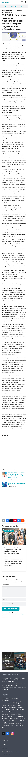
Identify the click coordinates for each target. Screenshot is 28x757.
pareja (10, 719)
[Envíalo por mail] (3, 520)
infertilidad (22, 712)
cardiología (13, 701)
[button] (22, 2)
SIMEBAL (18, 723)
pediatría (16, 719)
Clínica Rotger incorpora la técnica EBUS (17, 483)
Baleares (5, 700)
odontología (18, 716)
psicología (4, 721)
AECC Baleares (16, 698)
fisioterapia (15, 710)
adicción (8, 698)
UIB (12, 725)
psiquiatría (11, 721)
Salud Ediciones (10, 752)
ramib (17, 721)
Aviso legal (4, 748)
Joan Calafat (12, 714)
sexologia (11, 723)
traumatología (5, 725)
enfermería (12, 707)
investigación (5, 714)
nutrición (10, 716)
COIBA (3, 703)
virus (3, 727)
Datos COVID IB (11, 705)
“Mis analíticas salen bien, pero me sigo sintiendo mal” (14, 688)
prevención (22, 718)
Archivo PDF (5, 740)
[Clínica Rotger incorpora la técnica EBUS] (4, 484)
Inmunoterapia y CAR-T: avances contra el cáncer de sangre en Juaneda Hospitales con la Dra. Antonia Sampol (16, 475)
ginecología (4, 712)
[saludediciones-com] (5, 2)
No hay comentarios (7, 12)
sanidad (5, 722)
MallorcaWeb (7, 754)
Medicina (4, 716)
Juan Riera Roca (7, 10)
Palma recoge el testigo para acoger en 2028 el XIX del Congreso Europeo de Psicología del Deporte (13, 550)
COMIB (9, 703)
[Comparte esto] (7, 520)
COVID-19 (15, 703)
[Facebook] (7, 733)
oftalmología (4, 719)
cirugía (20, 701)
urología (16, 725)
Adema (3, 698)
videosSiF (22, 725)
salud (22, 720)
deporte (19, 705)
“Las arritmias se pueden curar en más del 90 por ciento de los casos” (13, 684)
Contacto (4, 744)
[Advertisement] (14, 452)
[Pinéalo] (15, 520)
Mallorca (18, 714)
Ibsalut (16, 712)
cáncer (4, 705)
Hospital (11, 712)
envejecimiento (21, 707)
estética (3, 709)
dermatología (4, 707)
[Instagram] (12, 733)
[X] (3, 733)
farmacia (8, 710)
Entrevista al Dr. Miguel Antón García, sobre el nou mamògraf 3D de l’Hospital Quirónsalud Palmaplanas (13, 680)
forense (21, 709)
